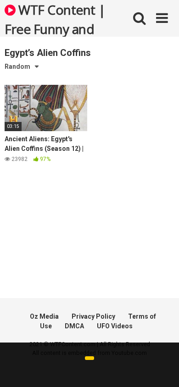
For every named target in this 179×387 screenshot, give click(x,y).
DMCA (74, 326)
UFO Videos (115, 326)
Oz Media (44, 316)
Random (17, 66)
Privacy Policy (93, 316)
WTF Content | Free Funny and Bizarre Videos (55, 19)
